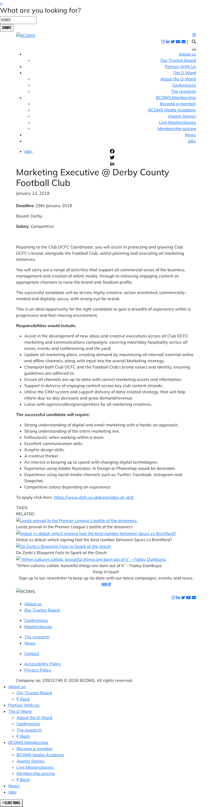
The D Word (20, 711)
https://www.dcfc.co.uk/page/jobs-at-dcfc (94, 497)
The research (183, 91)
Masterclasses (38, 626)
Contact (31, 653)
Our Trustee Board (178, 60)
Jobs (192, 141)
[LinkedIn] (152, 164)
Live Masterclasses (177, 122)
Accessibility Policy (42, 663)
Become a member (178, 103)
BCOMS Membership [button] (176, 97)
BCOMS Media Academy (172, 109)
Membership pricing (177, 128)
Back (24, 699)
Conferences (184, 85)
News (190, 134)
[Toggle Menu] (194, 49)
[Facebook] (152, 151)
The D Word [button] (184, 72)
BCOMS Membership (28, 742)
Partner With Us (180, 66)
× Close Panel (11, 803)
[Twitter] (152, 157)
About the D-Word (178, 78)
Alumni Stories (182, 116)
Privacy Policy (37, 670)
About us (187, 54)
